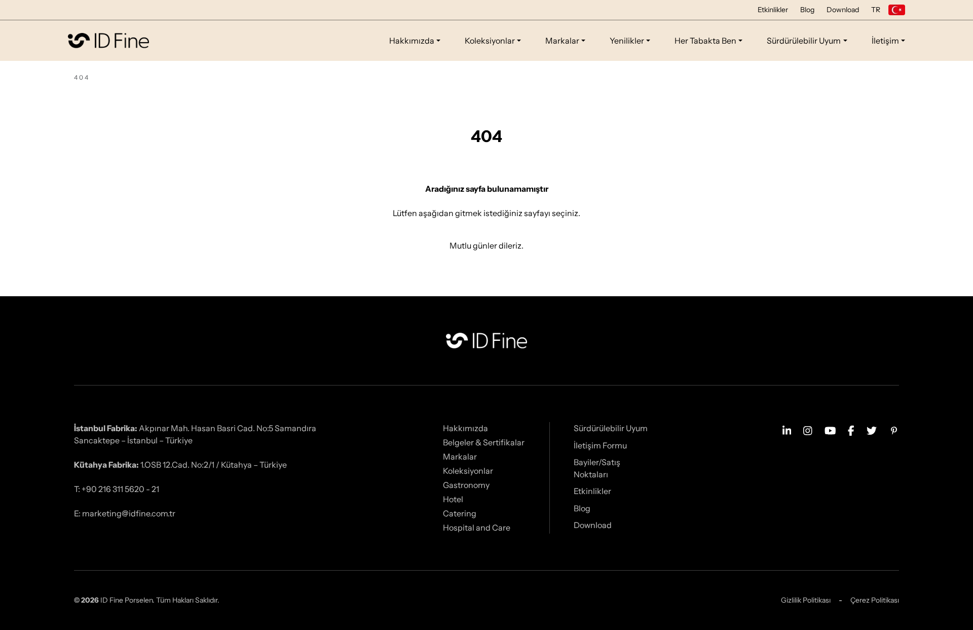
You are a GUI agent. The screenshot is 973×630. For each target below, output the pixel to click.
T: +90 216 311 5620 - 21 (116, 489)
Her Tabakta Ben (705, 41)
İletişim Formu (600, 445)
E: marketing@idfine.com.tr (124, 513)
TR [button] (875, 9)
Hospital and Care (476, 527)
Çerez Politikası (874, 600)
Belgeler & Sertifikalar (484, 442)
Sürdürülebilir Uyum (804, 41)
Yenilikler (627, 41)
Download (843, 9)
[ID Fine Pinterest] (894, 429)
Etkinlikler (773, 9)
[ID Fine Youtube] (830, 429)
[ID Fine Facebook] (851, 429)
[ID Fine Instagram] (807, 429)
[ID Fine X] (872, 429)
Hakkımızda (411, 41)
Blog (807, 9)
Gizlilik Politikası (806, 600)
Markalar (562, 41)
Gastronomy (466, 485)
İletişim (885, 41)
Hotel (453, 499)
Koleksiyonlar (490, 41)
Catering (459, 513)
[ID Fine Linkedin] (787, 429)
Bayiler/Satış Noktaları (597, 468)
